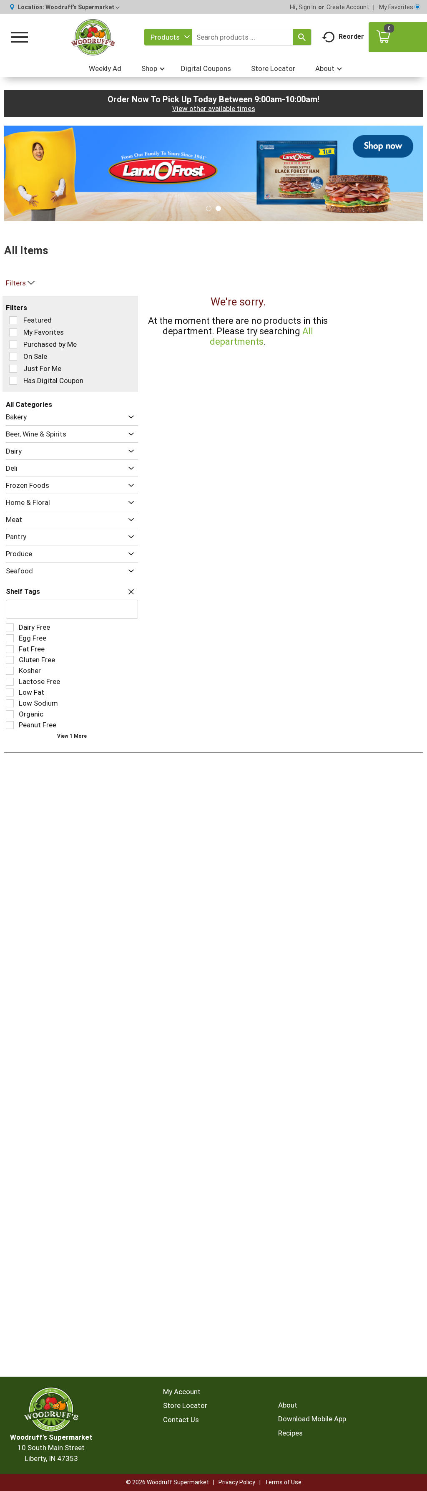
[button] (82, 7)
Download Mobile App (312, 1419)
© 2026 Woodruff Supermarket (167, 1482)
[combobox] (168, 37)
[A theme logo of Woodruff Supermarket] (93, 37)
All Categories (29, 404)
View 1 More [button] (72, 736)
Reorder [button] (351, 36)
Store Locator (185, 1405)
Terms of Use (283, 1482)
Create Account (348, 7)
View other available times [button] (213, 108)
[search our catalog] (302, 37)
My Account (182, 1392)
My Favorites (396, 7)
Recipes (290, 1433)
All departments (261, 336)
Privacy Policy (237, 1482)
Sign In (307, 7)
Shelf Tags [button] (23, 591)
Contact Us (181, 1419)
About (287, 1405)
